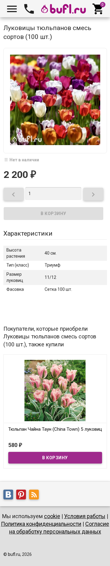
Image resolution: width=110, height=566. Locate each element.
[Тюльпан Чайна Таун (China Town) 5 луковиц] (55, 389)
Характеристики (28, 233)
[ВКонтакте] (9, 495)
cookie (52, 516)
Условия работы (84, 516)
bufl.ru (14, 554)
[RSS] (35, 495)
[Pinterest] (22, 495)
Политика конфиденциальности (41, 524)
